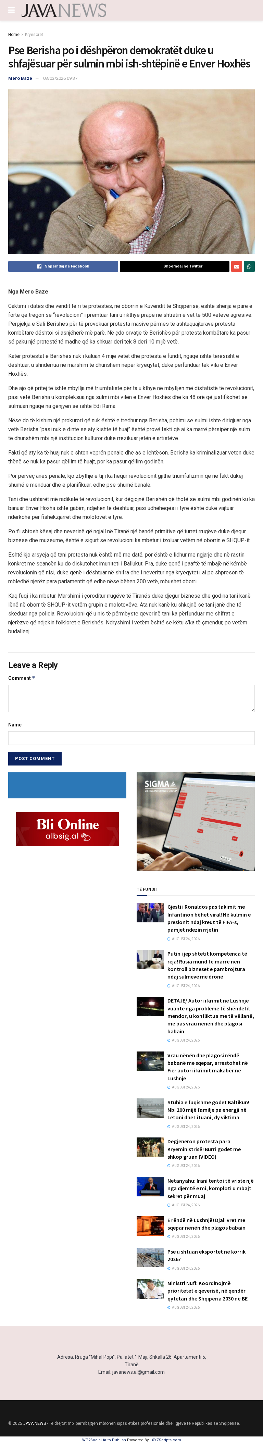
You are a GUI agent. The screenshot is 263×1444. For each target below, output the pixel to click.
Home (14, 34)
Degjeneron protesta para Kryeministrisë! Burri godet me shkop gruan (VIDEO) (204, 1149)
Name (15, 724)
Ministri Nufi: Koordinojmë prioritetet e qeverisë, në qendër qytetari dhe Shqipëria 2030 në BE (207, 1291)
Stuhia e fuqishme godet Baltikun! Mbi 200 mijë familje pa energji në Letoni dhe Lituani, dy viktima (208, 1110)
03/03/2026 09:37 (60, 78)
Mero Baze (20, 78)
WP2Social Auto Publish (104, 1440)
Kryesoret (34, 34)
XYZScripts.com (166, 1440)
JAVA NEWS (34, 1423)
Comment (21, 678)
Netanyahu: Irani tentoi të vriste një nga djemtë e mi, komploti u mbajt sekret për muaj (210, 1188)
